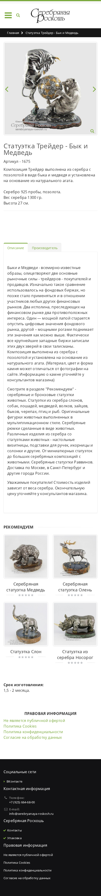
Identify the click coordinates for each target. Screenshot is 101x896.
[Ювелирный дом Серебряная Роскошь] (50, 15)
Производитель (45, 248)
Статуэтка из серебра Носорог (75, 654)
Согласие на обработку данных (33, 737)
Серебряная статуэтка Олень (75, 587)
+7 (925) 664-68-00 (22, 802)
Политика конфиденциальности (33, 731)
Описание (15, 248)
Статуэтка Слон (26, 651)
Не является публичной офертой (34, 720)
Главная (13, 33)
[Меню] (8, 15)
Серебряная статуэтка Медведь (25, 587)
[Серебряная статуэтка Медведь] (25, 556)
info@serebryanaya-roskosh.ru (31, 814)
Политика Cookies (20, 726)
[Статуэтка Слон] (25, 624)
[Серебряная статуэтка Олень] (75, 556)
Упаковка (14, 838)
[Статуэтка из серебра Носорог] (75, 624)
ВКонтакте (14, 781)
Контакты (14, 830)
